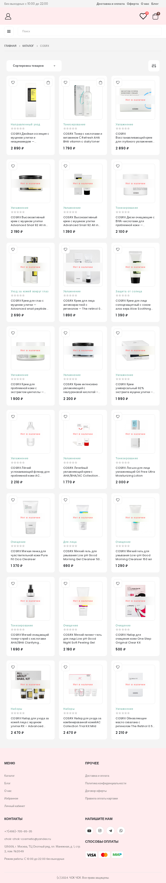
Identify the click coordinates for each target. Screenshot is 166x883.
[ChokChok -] (81, 16)
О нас (145, 4)
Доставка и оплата (111, 4)
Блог (155, 4)
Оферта (133, 4)
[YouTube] (89, 830)
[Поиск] (155, 30)
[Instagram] (100, 830)
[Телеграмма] (110, 830)
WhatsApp (121, 830)
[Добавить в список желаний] (12, 82)
